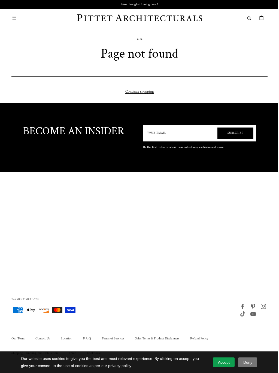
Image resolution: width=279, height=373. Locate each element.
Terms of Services (111, 338)
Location (64, 338)
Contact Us (41, 338)
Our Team (16, 338)
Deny (247, 362)
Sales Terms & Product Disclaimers (155, 338)
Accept (224, 362)
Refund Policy (197, 338)
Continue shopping (137, 91)
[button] (12, 18)
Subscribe (233, 133)
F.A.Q (85, 338)
